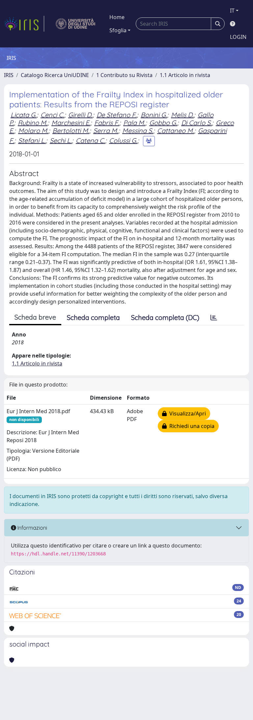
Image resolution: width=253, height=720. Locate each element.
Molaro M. (33, 130)
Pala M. (134, 123)
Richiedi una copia (190, 426)
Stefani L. (32, 140)
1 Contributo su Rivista (124, 75)
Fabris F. (106, 123)
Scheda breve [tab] (35, 317)
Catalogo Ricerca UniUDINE (55, 75)
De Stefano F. (117, 115)
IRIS (9, 75)
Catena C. (90, 140)
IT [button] (232, 10)
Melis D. (182, 115)
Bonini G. (154, 115)
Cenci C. (52, 115)
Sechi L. (61, 140)
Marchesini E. (70, 123)
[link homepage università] (75, 24)
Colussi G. (123, 140)
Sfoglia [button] (117, 30)
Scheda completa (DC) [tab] (165, 317)
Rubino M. (32, 123)
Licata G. (24, 115)
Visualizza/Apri (186, 413)
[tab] (214, 318)
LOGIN (238, 36)
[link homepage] (24, 24)
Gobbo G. (163, 123)
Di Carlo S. (196, 123)
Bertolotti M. (70, 130)
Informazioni (31, 527)
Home (117, 17)
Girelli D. (80, 115)
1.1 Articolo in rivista (185, 75)
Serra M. (105, 130)
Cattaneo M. (175, 130)
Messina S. (137, 130)
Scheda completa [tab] (93, 317)
